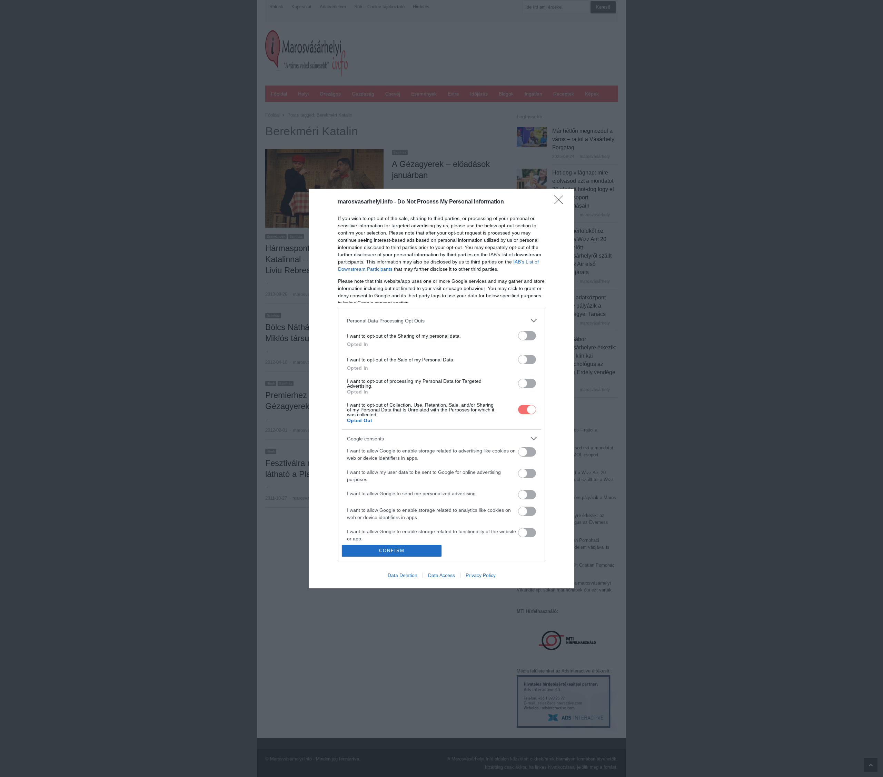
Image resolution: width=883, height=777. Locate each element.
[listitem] (441, 320)
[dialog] (441, 388)
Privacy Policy (481, 575)
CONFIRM (392, 550)
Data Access (441, 575)
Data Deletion (402, 575)
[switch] (527, 335)
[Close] (560, 202)
